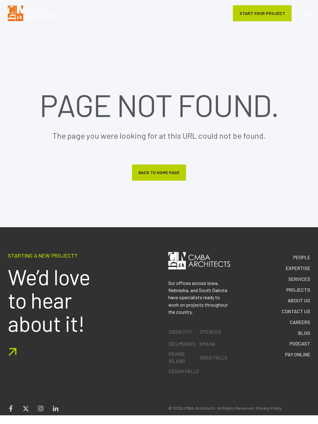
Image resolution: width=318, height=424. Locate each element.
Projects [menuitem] (298, 290)
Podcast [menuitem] (299, 343)
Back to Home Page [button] (159, 172)
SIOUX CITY (180, 332)
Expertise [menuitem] (298, 268)
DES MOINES (182, 344)
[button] (313, 419)
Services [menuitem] (299, 279)
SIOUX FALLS (213, 357)
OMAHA (207, 344)
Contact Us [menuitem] (296, 311)
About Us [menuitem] (299, 300)
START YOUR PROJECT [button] (262, 13)
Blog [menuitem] (304, 333)
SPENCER (210, 332)
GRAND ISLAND (177, 357)
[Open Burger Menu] (307, 13)
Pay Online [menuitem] (297, 354)
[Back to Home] (35, 13)
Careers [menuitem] (300, 322)
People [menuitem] (301, 257)
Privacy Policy (269, 408)
